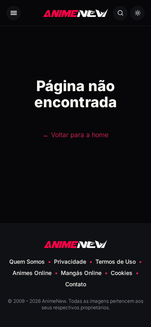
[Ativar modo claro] (137, 13)
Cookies (121, 272)
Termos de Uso (115, 261)
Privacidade (70, 261)
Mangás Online (81, 272)
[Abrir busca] (120, 13)
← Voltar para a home (75, 135)
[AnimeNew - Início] (75, 13)
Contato (75, 284)
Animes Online (32, 272)
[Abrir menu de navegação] (13, 13)
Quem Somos (27, 261)
